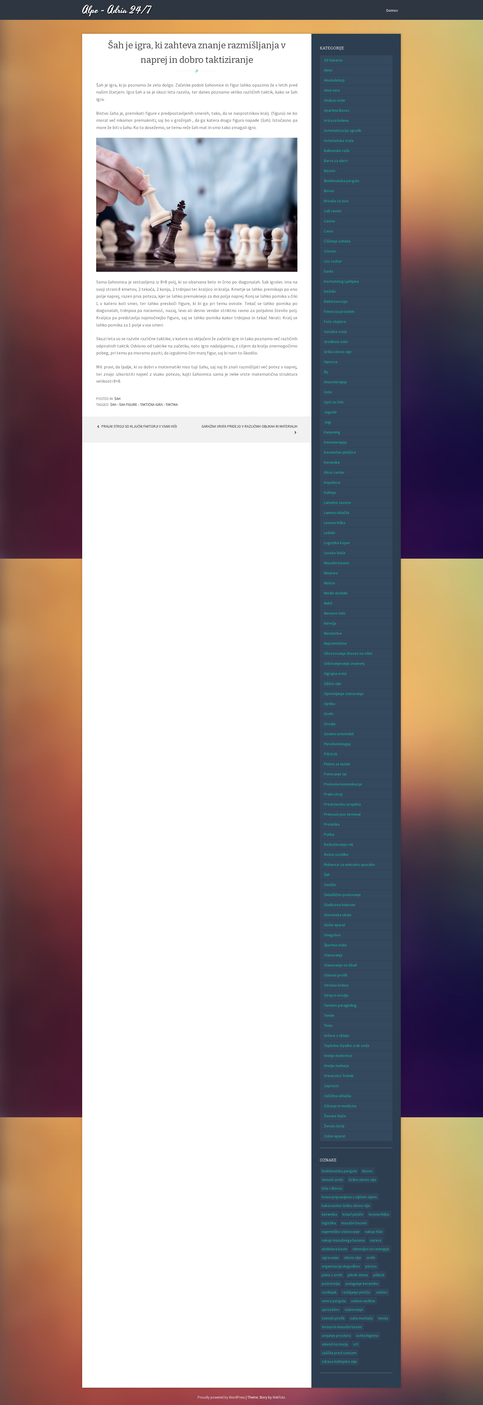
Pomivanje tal (335, 774)
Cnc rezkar (333, 261)
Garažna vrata (335, 331)
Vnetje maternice (338, 1055)
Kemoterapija (335, 442)
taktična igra (151, 404)
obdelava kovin (334, 1248)
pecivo (371, 1266)
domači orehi (332, 1179)
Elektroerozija (335, 301)
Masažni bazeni (336, 562)
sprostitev (330, 1309)
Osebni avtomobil (339, 733)
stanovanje (354, 1309)
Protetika (332, 824)
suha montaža (361, 1318)
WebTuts (279, 1397)
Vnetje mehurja (336, 1065)
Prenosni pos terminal (342, 814)
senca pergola (334, 1300)
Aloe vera (332, 90)
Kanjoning (332, 432)
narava (375, 1240)
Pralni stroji (333, 794)
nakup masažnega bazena (343, 1240)
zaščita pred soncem (339, 1352)
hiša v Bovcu (332, 1188)
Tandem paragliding (340, 1005)
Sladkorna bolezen (339, 904)
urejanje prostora (336, 1335)
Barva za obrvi (336, 160)
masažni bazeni (354, 1222)
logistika (329, 1222)
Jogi (327, 422)
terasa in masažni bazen (342, 1326)
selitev (381, 1292)
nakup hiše (374, 1231)
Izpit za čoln (334, 401)
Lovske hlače (334, 552)
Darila (328, 271)
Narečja (330, 623)
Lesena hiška (334, 522)
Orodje (330, 723)
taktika (171, 404)
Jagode (330, 412)
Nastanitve (333, 633)
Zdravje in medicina (340, 1105)
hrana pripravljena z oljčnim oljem (349, 1196)
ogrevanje (330, 1257)
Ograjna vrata (335, 673)
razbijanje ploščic (356, 1292)
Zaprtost (331, 1085)
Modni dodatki (336, 593)
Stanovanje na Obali (340, 965)
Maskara (331, 572)
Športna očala (335, 944)
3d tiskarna (333, 60)
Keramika (332, 462)
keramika (329, 1214)
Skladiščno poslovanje (342, 894)
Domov (392, 10)
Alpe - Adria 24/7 (116, 10)
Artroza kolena (336, 120)
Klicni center (334, 472)
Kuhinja (330, 492)
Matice (329, 582)
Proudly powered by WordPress (221, 1397)
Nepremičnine (335, 643)
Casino (329, 220)
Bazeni (329, 170)
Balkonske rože (337, 150)
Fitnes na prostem (339, 311)
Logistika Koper (337, 542)
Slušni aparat (334, 924)
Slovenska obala (337, 914)
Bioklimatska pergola (341, 180)
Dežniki (330, 291)
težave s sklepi (336, 1035)
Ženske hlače (335, 1115)
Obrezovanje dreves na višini (348, 653)
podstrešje (331, 1283)
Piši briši (330, 753)
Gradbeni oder (336, 341)
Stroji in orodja (336, 995)
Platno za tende (337, 763)
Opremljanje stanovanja (343, 693)
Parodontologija (337, 743)
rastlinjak (329, 1292)
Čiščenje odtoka (337, 241)
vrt (355, 1344)
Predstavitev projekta (342, 804)
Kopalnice (332, 482)
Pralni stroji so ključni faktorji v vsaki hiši (139, 426)
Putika (329, 834)
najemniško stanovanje (341, 1231)
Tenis (328, 1025)
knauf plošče (352, 1214)
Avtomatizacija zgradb (342, 130)
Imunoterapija (335, 381)
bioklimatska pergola (339, 1170)
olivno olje (352, 1257)
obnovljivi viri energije (370, 1248)
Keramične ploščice (340, 452)
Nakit (328, 603)
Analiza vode (334, 100)
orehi (370, 1257)
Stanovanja (333, 955)
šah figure (128, 404)
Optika (329, 703)
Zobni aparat (334, 1136)
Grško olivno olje (338, 351)
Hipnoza (330, 361)
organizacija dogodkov (341, 1266)
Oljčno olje (332, 683)
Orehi (328, 713)
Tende (329, 1015)
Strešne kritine (336, 985)
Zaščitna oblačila (337, 1095)
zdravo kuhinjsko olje (339, 1361)
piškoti (378, 1274)
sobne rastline (363, 1300)
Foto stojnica (335, 321)
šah (113, 404)
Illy (326, 371)
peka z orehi (332, 1274)
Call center (333, 210)
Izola (328, 391)
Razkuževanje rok (338, 844)
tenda (383, 1318)
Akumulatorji (334, 80)
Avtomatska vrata (339, 140)
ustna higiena (367, 1335)
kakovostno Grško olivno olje (346, 1205)
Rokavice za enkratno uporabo (349, 864)
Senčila (330, 884)
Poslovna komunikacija (343, 784)
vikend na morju (335, 1344)
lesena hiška (379, 1214)
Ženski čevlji (334, 1125)
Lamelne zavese (337, 502)
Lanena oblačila (336, 512)
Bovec (329, 190)
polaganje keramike (361, 1283)
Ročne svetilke (336, 854)
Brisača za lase (336, 200)
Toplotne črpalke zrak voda (346, 1045)
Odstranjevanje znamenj (344, 663)
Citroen (330, 251)
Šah (117, 398)
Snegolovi (332, 934)
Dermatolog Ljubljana (341, 281)
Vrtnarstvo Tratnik (339, 1075)
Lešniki (329, 532)
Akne (328, 70)
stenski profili (333, 1318)
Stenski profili (335, 975)
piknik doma (358, 1274)
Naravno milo (334, 613)
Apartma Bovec (337, 110)
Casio (328, 231)
